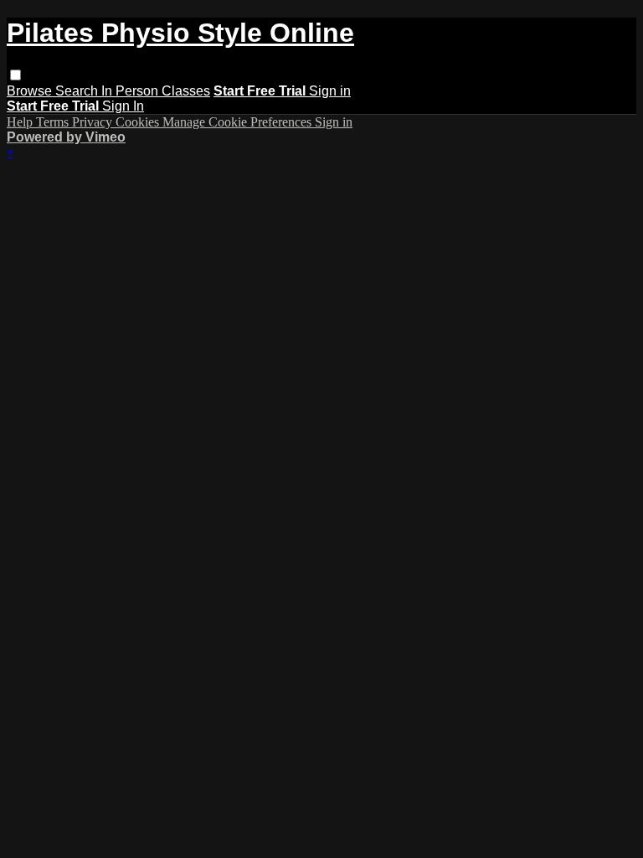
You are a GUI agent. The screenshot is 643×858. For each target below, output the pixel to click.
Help (21, 122)
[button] (15, 75)
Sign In (123, 106)
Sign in (330, 91)
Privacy (94, 122)
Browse (31, 91)
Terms (54, 122)
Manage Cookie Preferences (238, 122)
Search (78, 91)
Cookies (139, 122)
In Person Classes (155, 91)
